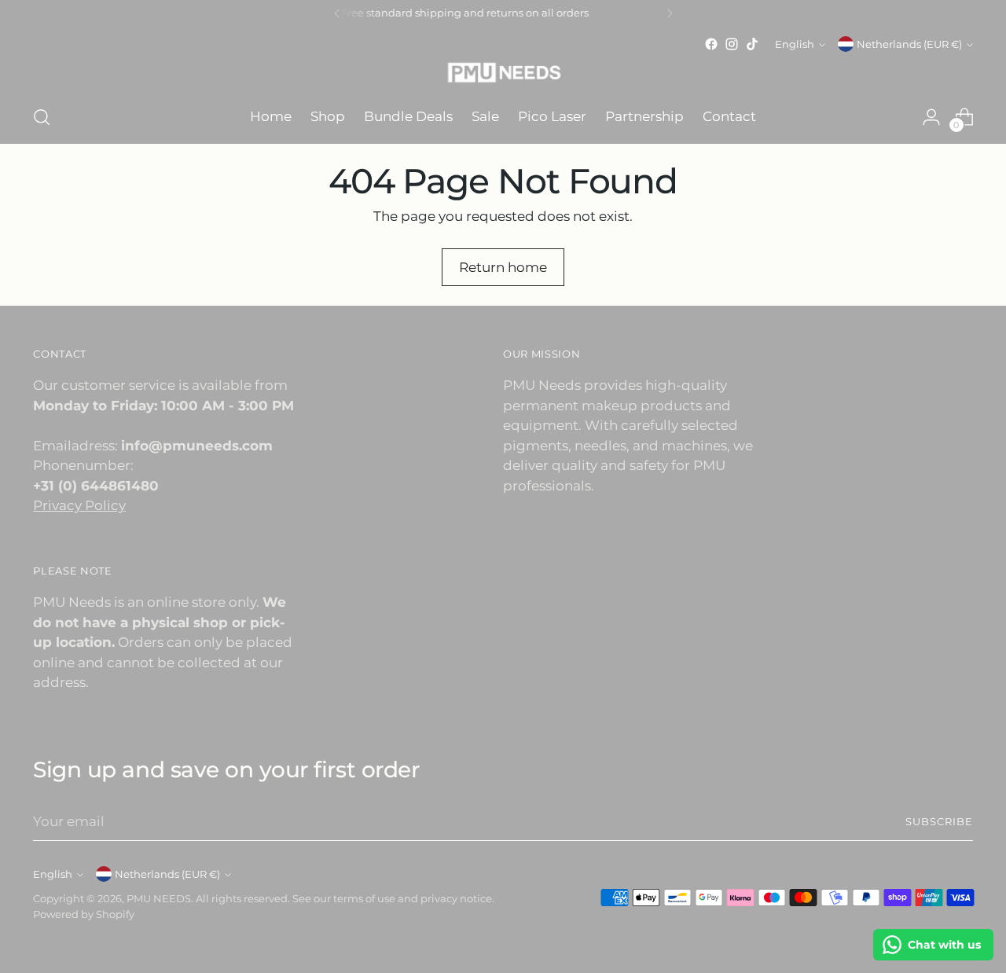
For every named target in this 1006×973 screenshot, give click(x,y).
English (794, 44)
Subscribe (939, 821)
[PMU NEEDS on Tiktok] (752, 44)
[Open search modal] (41, 117)
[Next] (669, 13)
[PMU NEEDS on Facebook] (711, 44)
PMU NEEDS (159, 898)
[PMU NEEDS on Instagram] (732, 44)
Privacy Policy (79, 505)
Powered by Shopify (83, 914)
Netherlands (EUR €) (909, 44)
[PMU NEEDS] (503, 72)
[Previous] (337, 13)
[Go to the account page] (931, 117)
